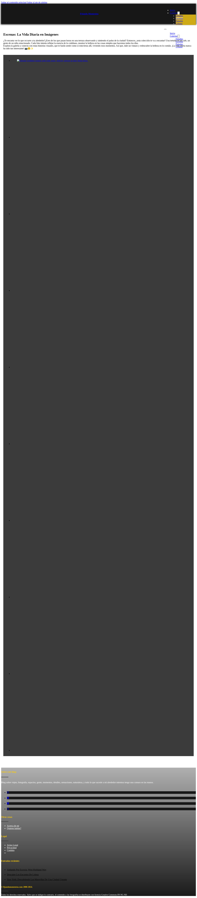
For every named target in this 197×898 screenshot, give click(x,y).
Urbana (179, 23)
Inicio (172, 10)
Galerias (173, 13)
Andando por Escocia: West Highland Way (26, 869)
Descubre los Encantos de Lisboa (23, 874)
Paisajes (179, 21)
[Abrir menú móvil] (165, 29)
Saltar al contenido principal (14, 2)
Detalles (179, 16)
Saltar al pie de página (37, 2)
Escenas (179, 18)
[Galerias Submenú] (178, 13)
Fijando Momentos (89, 14)
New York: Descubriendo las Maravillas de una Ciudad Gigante (37, 879)
